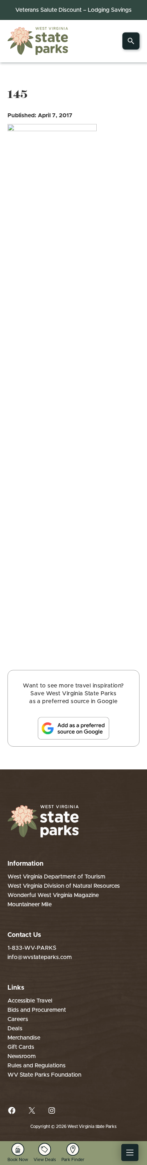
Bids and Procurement (36, 1010)
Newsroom (21, 1056)
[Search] (131, 41)
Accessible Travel (29, 1001)
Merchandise (23, 1038)
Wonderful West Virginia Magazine (53, 895)
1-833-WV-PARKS (31, 948)
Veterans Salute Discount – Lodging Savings (73, 10)
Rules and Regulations (36, 1065)
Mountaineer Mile (29, 904)
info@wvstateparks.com (39, 957)
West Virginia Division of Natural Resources (63, 886)
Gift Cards (20, 1047)
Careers (17, 1019)
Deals (14, 1028)
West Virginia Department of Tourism (56, 877)
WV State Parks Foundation (44, 1075)
